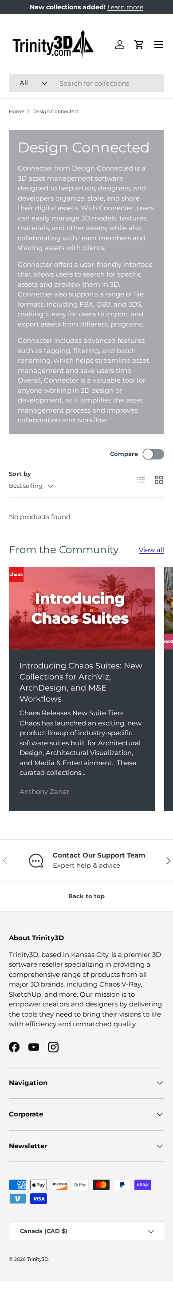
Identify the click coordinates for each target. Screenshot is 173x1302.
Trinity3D (37, 1259)
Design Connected (55, 111)
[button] (139, 44)
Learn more (125, 7)
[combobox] (86, 83)
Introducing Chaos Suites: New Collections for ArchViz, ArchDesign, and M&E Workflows (81, 682)
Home (16, 111)
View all (151, 550)
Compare (124, 453)
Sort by (20, 473)
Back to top (86, 896)
